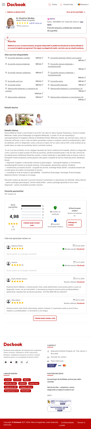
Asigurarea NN (10, 387)
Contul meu (68, 4)
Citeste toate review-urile (31, 224)
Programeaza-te (11, 391)
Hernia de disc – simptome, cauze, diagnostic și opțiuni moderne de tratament (61, 388)
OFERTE (22, 383)
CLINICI (17, 380)
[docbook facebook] (6, 362)
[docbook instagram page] (22, 362)
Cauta (54, 4)
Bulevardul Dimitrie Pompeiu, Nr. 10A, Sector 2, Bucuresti (69, 352)
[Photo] (10, 119)
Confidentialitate (67, 422)
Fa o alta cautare (75, 12)
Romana (84, 4)
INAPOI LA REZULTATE (16, 12)
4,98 (14, 216)
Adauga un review (72, 223)
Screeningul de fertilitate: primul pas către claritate (64, 380)
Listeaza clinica (26, 387)
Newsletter (25, 391)
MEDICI (27, 380)
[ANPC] (59, 402)
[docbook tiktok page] (27, 362)
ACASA (8, 380)
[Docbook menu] (3, 5)
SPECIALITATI (10, 383)
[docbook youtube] (11, 362)
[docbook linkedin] (17, 362)
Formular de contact (58, 357)
